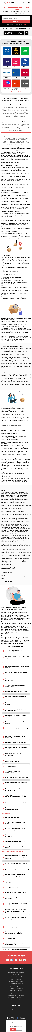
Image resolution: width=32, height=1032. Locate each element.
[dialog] (16, 1026)
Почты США (23, 11)
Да (13, 1029)
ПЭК (7, 66)
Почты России (15, 11)
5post (25, 88)
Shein (24, 13)
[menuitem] (2, 2)
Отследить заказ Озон (16, 993)
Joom (18, 13)
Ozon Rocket (6, 88)
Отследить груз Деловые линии (16, 985)
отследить (16, 21)
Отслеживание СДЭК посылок (16, 983)
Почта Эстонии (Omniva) (16, 1000)
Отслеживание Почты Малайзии (16, 981)
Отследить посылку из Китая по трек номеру (16, 970)
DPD (25, 77)
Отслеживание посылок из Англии (16, 977)
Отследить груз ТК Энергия (16, 990)
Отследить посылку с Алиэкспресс (16, 972)
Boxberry (16, 66)
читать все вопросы (16, 147)
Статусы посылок (16, 1009)
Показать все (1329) (16, 91)
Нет (19, 1029)
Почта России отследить (16, 979)
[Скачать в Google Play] (19, 33)
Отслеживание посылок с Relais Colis (16, 997)
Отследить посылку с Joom (16, 974)
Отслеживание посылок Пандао (16, 976)
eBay (21, 13)
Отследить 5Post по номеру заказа (16, 995)
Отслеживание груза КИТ (16, 992)
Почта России (7, 55)
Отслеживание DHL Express (16, 986)
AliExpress (13, 13)
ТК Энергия (25, 66)
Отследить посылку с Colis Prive (16, 999)
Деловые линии (16, 55)
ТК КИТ (16, 77)
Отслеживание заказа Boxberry (16, 988)
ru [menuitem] (28, 2)
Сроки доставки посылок (16, 1008)
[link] (7, 960)
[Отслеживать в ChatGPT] (26, 33)
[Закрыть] (25, 1021)
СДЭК (25, 55)
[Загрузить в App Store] (9, 33)
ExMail (6, 77)
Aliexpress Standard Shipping (16, 89)
